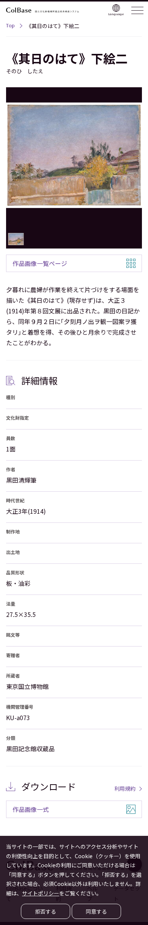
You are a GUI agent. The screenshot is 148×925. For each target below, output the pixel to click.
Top (10, 26)
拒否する (45, 911)
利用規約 (124, 788)
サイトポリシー (40, 893)
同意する (96, 911)
